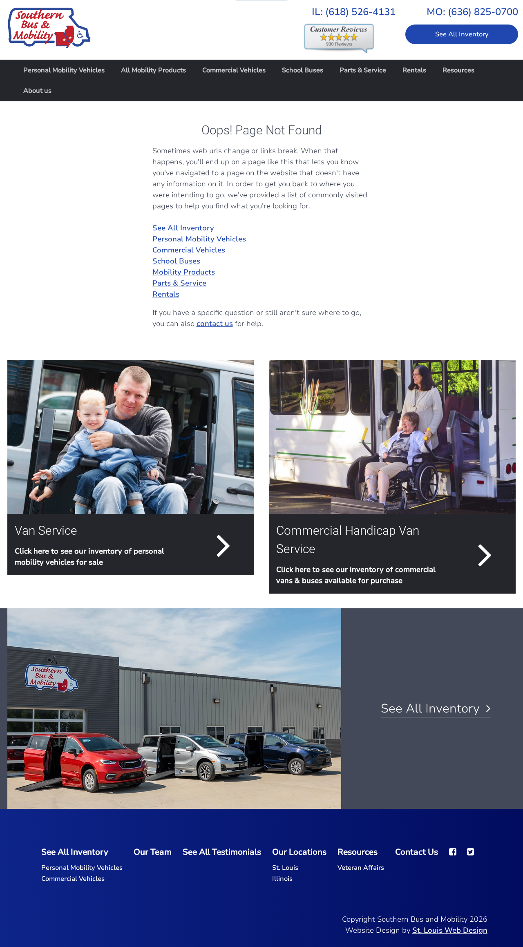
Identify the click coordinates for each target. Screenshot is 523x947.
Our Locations (299, 852)
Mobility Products (183, 272)
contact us (215, 323)
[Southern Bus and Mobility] (49, 23)
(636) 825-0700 (483, 11)
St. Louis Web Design (449, 930)
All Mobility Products (153, 70)
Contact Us (416, 852)
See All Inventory (462, 34)
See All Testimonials (222, 852)
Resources (458, 70)
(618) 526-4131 (360, 11)
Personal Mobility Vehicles (64, 70)
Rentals (414, 70)
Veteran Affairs (360, 867)
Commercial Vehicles (234, 70)
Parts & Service (363, 70)
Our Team (153, 852)
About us (37, 90)
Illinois (282, 878)
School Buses (302, 70)
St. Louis (285, 867)
